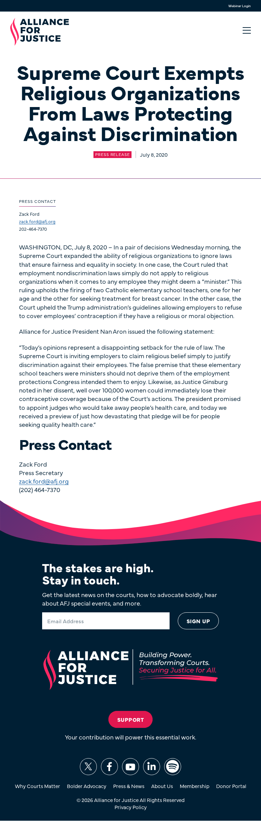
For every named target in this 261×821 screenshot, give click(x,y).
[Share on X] (88, 766)
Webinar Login (239, 5)
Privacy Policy (131, 806)
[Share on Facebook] (109, 766)
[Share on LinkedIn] (151, 766)
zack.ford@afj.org (37, 221)
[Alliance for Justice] (39, 32)
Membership (194, 785)
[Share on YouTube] (130, 766)
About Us (162, 785)
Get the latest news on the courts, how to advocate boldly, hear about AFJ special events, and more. (129, 598)
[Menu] (247, 31)
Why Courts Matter (37, 785)
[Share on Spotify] (172, 766)
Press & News (128, 785)
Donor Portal (231, 785)
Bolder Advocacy (86, 785)
